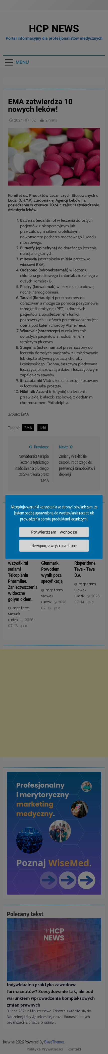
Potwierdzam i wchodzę (54, 532)
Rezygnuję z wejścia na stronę (54, 545)
